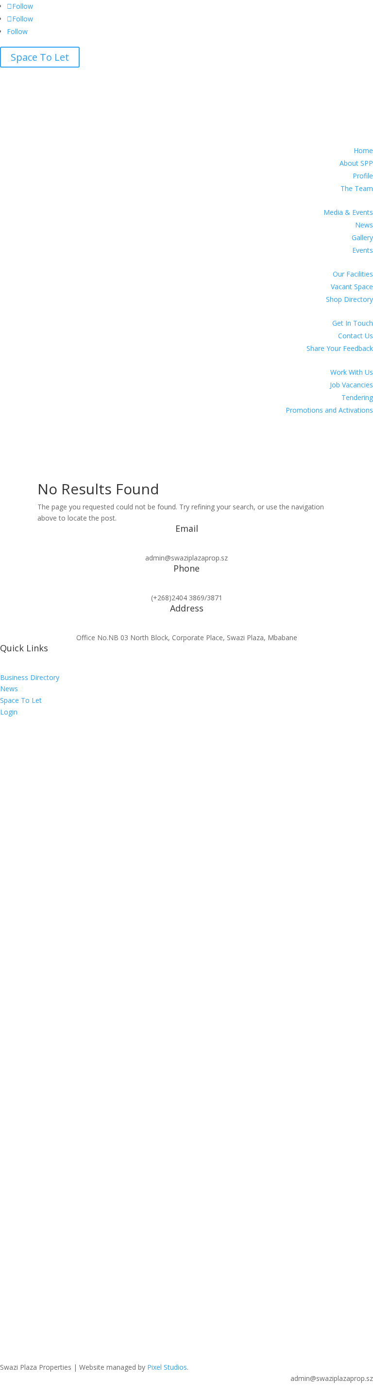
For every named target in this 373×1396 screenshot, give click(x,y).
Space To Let (40, 57)
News (364, 224)
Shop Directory (349, 299)
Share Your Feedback (339, 348)
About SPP (356, 163)
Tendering (357, 397)
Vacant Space (352, 286)
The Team (356, 188)
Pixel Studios (167, 1367)
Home (363, 150)
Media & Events (348, 212)
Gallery (362, 237)
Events (362, 250)
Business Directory (29, 677)
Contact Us (355, 335)
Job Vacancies (351, 384)
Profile (363, 175)
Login (8, 711)
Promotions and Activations (329, 410)
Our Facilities (353, 274)
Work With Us (351, 372)
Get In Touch (352, 323)
